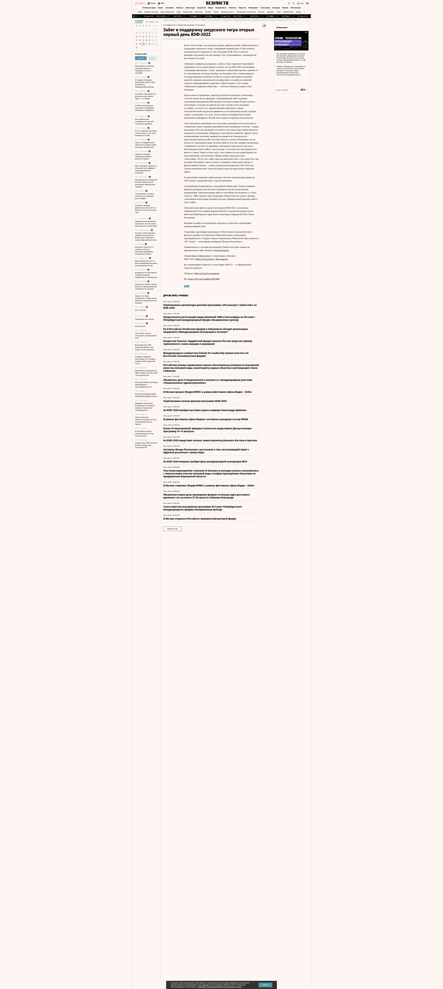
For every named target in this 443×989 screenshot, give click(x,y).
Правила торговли (151, 12)
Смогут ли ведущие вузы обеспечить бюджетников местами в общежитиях (145, 145)
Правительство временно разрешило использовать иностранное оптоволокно (146, 223)
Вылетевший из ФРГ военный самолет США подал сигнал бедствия (144, 347)
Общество (242, 8)
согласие (205, 985)
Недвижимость (221, 8)
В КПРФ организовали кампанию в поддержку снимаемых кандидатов (144, 108)
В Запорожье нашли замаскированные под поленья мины (144, 433)
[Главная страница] (217, 3)
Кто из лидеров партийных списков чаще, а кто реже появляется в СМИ (146, 133)
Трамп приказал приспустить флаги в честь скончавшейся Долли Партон (146, 420)
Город (178, 12)
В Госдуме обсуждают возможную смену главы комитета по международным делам (145, 83)
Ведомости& (187, 12)
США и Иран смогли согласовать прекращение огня (145, 335)
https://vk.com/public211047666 (203, 279)
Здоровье (270, 12)
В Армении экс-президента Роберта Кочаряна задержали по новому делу (146, 275)
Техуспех (261, 12)
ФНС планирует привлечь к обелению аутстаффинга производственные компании (146, 169)
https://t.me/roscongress (206, 273)
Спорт (278, 12)
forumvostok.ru (221, 250)
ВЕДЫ (140, 12)
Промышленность (227, 12)
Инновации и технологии (246, 12)
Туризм (298, 12)
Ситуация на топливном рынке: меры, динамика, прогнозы (245, 20)
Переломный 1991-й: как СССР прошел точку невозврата (199, 20)
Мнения (285, 8)
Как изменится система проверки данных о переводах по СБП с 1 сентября (144, 69)
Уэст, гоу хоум (140, 310)
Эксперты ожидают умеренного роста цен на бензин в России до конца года (145, 208)
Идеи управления (167, 12)
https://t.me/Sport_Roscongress (211, 259)
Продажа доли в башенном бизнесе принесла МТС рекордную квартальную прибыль (146, 183)
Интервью (276, 8)
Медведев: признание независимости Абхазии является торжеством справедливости (145, 406)
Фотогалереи (295, 8)
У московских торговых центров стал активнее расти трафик (144, 196)
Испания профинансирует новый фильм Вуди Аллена (146, 395)
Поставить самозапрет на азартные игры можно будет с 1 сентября (145, 96)
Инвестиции (190, 8)
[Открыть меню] (307, 3)
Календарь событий (139, 22)
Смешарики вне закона (144, 319)
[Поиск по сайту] (293, 3)
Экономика (170, 8)
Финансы (179, 8)
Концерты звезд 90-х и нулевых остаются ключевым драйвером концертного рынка (144, 250)
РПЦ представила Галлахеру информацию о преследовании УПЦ (146, 384)
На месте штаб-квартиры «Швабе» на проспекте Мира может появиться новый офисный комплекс (146, 236)
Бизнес (160, 8)
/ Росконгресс (200, 25)
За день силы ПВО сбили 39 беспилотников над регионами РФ (146, 445)
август (152, 22)
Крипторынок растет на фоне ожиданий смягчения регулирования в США (146, 263)
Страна (216, 12)
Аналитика (199, 12)
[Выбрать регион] (289, 3)
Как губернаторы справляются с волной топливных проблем (144, 121)
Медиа (210, 8)
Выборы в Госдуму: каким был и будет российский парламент (293, 20)
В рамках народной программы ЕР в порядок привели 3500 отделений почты (145, 360)
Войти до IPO (140, 326)
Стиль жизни (265, 8)
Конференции (288, 12)
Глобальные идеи (149, 8)
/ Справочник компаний (185, 25)
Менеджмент (253, 8)
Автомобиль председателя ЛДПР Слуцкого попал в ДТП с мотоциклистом (146, 373)
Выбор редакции (169, 20)
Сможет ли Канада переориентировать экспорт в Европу (143, 156)
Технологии (201, 8)
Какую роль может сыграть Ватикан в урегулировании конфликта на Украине (146, 286)
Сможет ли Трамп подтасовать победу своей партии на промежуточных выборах (146, 299)
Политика (232, 8)
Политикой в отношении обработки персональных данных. (219, 987)
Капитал (208, 12)
